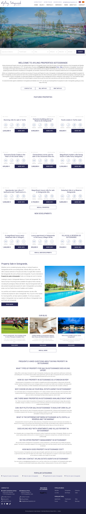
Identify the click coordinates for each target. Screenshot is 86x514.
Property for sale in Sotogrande (10, 476)
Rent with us (58, 88)
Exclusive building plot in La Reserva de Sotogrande (43, 120)
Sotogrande (67, 490)
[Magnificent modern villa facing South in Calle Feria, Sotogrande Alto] (71, 143)
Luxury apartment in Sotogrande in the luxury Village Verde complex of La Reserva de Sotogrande (43, 236)
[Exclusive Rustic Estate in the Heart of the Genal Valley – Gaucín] (14, 143)
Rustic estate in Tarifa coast (71, 120)
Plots (57, 67)
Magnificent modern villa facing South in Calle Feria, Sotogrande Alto (71, 155)
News (66, 5)
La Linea (57, 492)
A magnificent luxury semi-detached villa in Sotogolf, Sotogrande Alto (14, 236)
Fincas (56, 501)
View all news (43, 350)
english (79, 1)
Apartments (57, 499)
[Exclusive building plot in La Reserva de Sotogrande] (43, 107)
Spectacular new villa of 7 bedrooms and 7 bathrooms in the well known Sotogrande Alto (14, 191)
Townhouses (68, 499)
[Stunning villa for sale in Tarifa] (14, 107)
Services (58, 5)
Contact (82, 5)
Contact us (28, 88)
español (83, 1)
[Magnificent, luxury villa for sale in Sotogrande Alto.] (43, 178)
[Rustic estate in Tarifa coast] (71, 107)
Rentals (49, 5)
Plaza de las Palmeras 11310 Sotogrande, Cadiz (9, 492)
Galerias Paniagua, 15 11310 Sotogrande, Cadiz (27, 492)
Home (36, 5)
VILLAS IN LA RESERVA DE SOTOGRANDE (71, 236)
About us (73, 5)
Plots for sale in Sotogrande (73, 476)
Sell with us (43, 88)
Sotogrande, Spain (43, 493)
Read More (9, 304)
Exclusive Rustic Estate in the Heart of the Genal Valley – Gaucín (14, 155)
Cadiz (76, 492)
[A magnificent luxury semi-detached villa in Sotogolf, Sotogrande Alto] (14, 223)
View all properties (43, 207)
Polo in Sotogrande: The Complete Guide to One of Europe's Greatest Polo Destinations (14, 336)
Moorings (77, 501)
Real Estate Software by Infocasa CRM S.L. (49, 511)
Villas (61, 67)
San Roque (67, 492)
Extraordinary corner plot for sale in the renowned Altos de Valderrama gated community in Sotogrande (43, 155)
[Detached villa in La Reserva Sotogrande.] (71, 178)
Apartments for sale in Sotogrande (53, 476)
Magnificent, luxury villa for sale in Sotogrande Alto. (43, 191)
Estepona (77, 490)
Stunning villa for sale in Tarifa (15, 120)
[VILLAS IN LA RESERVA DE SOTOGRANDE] (71, 223)
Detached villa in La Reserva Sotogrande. (71, 191)
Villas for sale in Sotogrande (31, 476)
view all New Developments (43, 252)
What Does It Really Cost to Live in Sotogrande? (71, 336)
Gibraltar (57, 490)
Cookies (59, 511)
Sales (41, 5)
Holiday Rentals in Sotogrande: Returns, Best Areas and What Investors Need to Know (43, 336)
